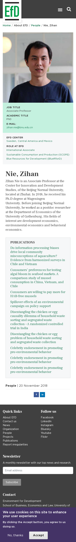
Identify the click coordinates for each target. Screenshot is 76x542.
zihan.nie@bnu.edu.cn (19, 127)
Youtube (46, 432)
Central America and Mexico (35, 140)
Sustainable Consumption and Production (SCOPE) (37, 154)
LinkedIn (46, 421)
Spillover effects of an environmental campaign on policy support (36, 304)
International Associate (20, 149)
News (6, 425)
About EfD (9, 417)
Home (7, 25)
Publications (10, 440)
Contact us (9, 421)
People (35, 25)
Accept (38, 535)
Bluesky (46, 429)
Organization (11, 429)
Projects (8, 436)
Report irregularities (15, 444)
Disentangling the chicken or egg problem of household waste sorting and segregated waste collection (36, 338)
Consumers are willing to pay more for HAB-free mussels (37, 294)
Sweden (11, 140)
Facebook (47, 417)
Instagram (47, 425)
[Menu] (60, 10)
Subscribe (12, 482)
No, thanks (15, 535)
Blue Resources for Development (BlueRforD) (34, 158)
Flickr (44, 436)
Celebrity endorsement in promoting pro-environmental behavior (36, 350)
